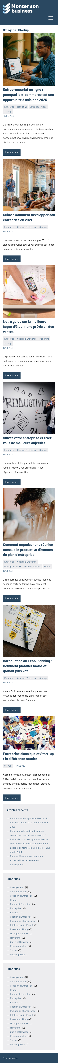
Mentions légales (10, 1058)
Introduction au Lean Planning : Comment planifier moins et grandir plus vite (27, 666)
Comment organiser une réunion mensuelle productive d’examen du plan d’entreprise (28, 549)
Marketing (22, 106)
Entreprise (9, 106)
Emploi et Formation (20, 904)
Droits (13, 899)
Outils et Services (38, 106)
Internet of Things (19, 929)
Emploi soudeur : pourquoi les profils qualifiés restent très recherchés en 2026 (29, 822)
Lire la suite (11, 152)
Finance (14, 912)
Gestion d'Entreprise (26, 227)
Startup (7, 111)
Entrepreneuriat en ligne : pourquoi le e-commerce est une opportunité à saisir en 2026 (28, 94)
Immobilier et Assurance (23, 920)
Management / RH (12, 566)
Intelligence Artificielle (22, 925)
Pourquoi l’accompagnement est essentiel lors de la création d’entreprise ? (27, 860)
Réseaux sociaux (19, 946)
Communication (18, 891)
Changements (17, 887)
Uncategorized (17, 954)
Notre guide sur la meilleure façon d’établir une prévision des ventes (28, 326)
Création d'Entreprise (21, 895)
